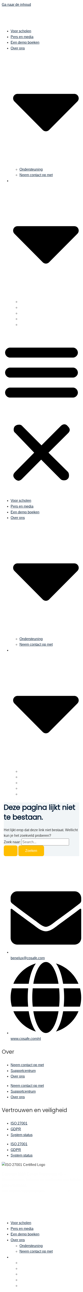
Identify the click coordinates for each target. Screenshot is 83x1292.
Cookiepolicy (12, 1197)
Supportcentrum (23, 1071)
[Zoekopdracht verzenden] (10, 850)
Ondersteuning (31, 169)
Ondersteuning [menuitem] (31, 1246)
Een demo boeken (25, 42)
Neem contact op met (36, 175)
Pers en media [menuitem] (22, 1229)
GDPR (16, 1129)
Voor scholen (21, 31)
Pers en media (22, 37)
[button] (41, 412)
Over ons (18, 1076)
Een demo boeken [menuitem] (25, 1234)
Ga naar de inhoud (16, 4)
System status (22, 1135)
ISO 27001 (19, 1123)
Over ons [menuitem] (18, 1240)
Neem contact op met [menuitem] (36, 1251)
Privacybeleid (57, 1191)
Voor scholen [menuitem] (21, 1223)
